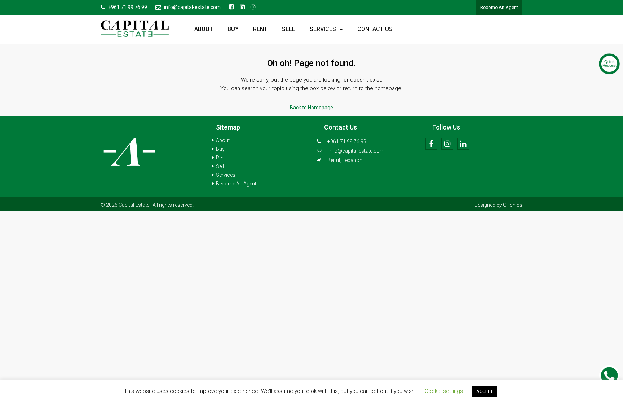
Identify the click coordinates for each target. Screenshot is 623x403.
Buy (233, 29)
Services (323, 29)
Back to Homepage (311, 107)
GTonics (512, 205)
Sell (288, 29)
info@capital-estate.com (356, 151)
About (203, 29)
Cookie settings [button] (444, 391)
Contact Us (375, 29)
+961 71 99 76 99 (346, 141)
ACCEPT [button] (484, 391)
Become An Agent (499, 7)
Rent (260, 29)
